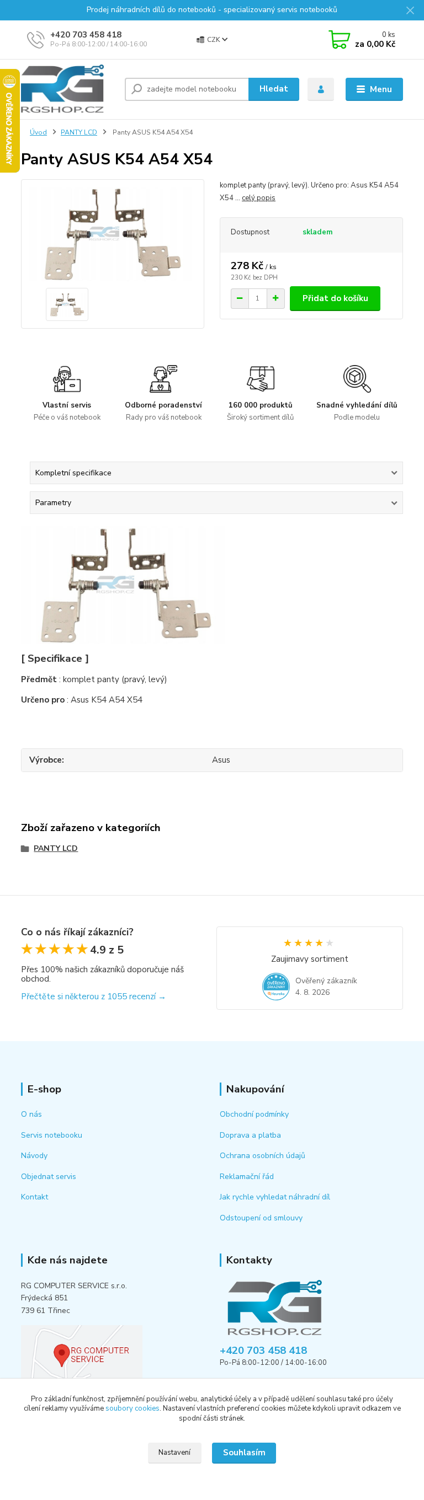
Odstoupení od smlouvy (261, 1218)
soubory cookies (132, 1408)
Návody (34, 1155)
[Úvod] (68, 89)
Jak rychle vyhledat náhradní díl (275, 1197)
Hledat (273, 88)
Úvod (38, 132)
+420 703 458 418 (85, 34)
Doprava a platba (250, 1135)
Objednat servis (48, 1176)
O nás (31, 1114)
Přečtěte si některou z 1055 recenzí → (93, 996)
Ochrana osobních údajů (262, 1155)
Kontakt (34, 1197)
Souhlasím (244, 1452)
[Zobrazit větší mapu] (81, 1353)
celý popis (258, 198)
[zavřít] (410, 11)
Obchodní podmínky (254, 1114)
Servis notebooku (51, 1135)
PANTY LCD (79, 132)
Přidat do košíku (335, 298)
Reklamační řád (247, 1176)
